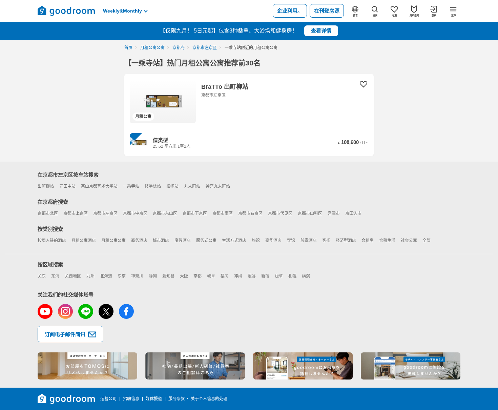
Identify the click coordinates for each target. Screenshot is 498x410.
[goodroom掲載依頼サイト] (303, 366)
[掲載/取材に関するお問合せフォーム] (410, 366)
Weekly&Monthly (122, 11)
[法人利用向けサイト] (195, 366)
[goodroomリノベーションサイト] (87, 366)
